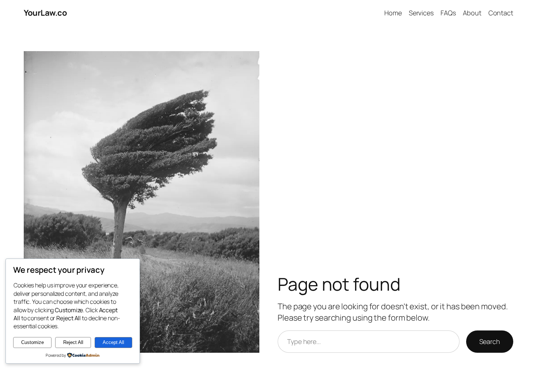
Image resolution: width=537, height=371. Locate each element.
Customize (32, 342)
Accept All (113, 342)
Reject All (73, 342)
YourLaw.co (45, 12)
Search (489, 341)
